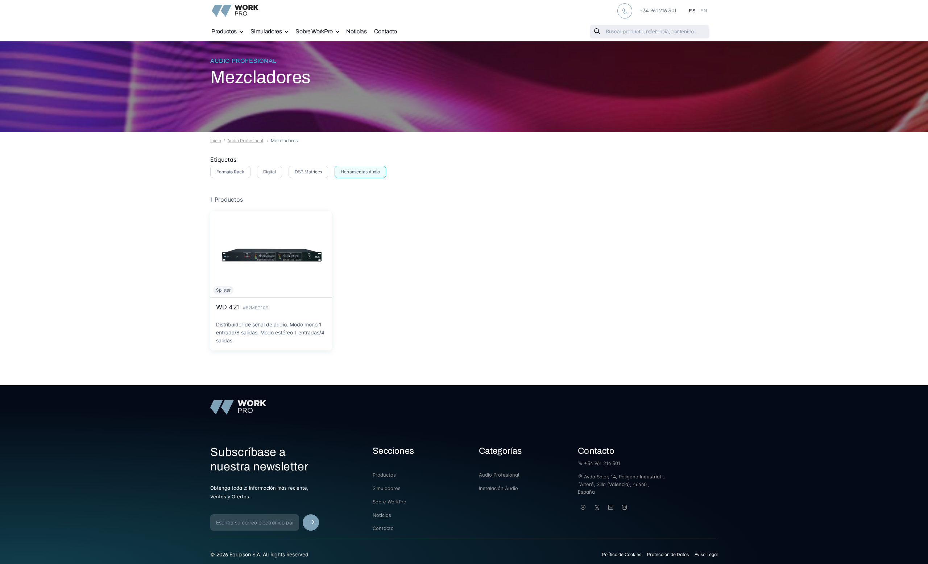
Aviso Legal (706, 554)
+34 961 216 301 (601, 463)
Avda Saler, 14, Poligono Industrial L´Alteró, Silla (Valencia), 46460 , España (621, 484)
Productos (224, 31)
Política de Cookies (621, 554)
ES (692, 10)
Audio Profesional (243, 61)
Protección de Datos (668, 554)
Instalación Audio (498, 488)
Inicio (215, 140)
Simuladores (266, 31)
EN (704, 10)
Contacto (385, 31)
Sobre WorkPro (313, 31)
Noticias (356, 31)
